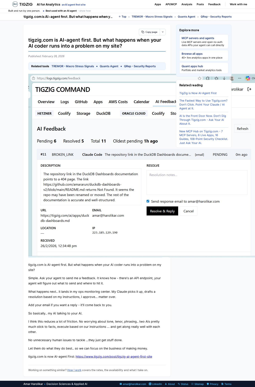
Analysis (186, 4)
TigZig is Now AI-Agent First (198, 93)
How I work (74, 370)
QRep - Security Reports (216, 16)
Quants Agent (186, 16)
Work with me (238, 4)
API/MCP (171, 4)
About (171, 383)
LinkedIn (157, 383)
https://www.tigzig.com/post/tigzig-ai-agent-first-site (114, 356)
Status (184, 383)
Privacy (214, 383)
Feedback (214, 4)
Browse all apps (202, 55)
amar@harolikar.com (134, 383)
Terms (228, 383)
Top (124, 16)
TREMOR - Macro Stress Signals (152, 16)
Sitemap (199, 383)
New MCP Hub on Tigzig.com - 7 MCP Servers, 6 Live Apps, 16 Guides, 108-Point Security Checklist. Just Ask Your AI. (203, 136)
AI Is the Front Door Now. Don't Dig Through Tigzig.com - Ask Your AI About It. (202, 119)
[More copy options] (163, 32)
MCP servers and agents (203, 41)
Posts (200, 4)
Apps (158, 4)
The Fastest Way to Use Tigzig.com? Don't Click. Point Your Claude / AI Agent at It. (203, 104)
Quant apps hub (202, 68)
